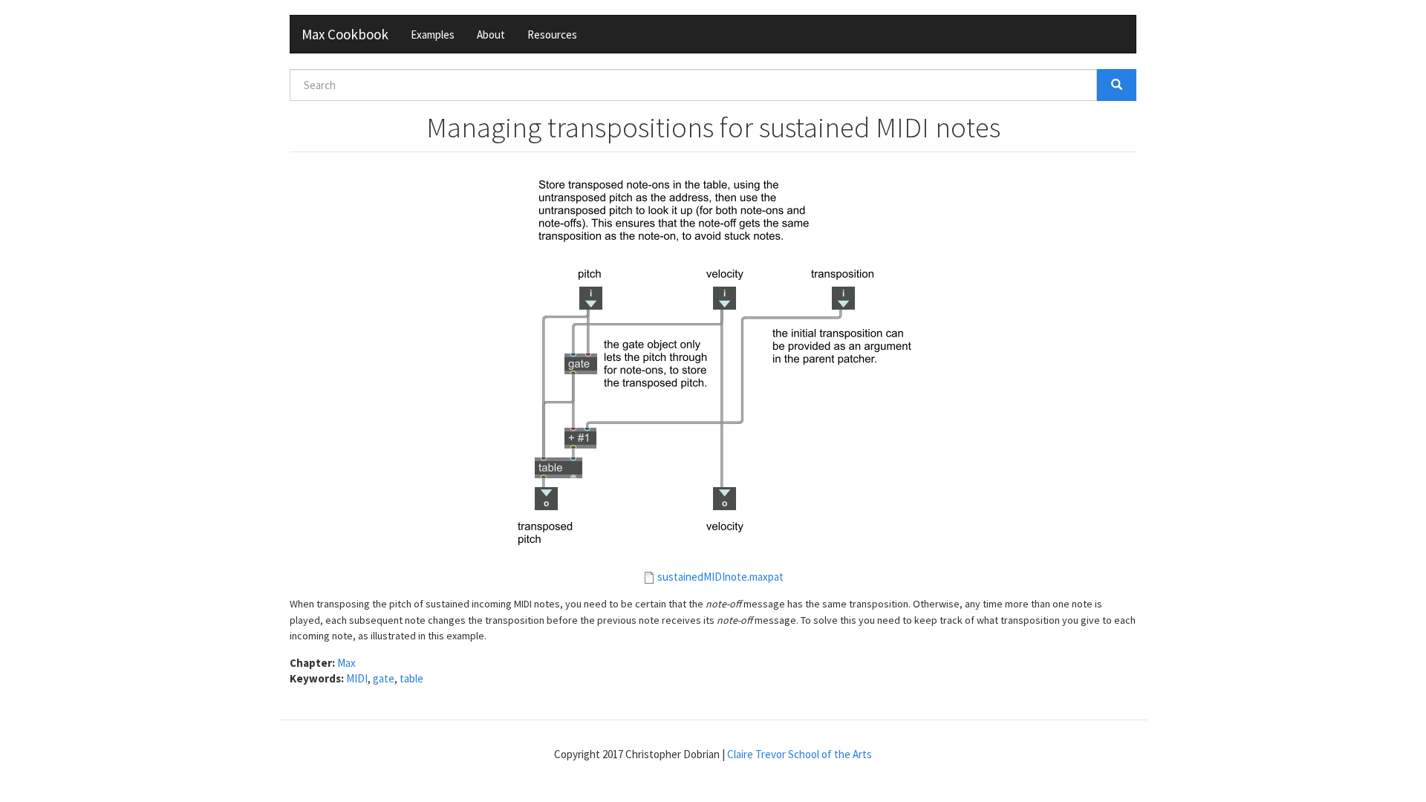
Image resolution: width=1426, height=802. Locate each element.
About (491, 34)
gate (383, 678)
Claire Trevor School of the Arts (799, 754)
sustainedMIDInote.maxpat (720, 577)
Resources (552, 34)
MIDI (357, 678)
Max (346, 663)
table (411, 678)
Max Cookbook (345, 34)
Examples (433, 34)
